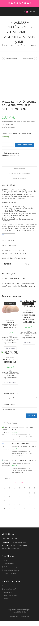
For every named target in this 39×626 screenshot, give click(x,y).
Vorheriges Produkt (11, 58)
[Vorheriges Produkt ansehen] (3, 58)
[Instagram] (20, 3)
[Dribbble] (17, 3)
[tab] (19, 169)
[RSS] (30, 3)
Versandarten (8, 592)
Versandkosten (10, 127)
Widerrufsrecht (9, 564)
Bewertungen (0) (19, 178)
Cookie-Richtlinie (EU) (20, 612)
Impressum (14, 616)
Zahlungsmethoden (10, 595)
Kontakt (6, 598)
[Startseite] (2, 45)
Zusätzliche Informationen (19, 173)
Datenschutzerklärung (11, 570)
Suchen (31, 415)
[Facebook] (12, 3)
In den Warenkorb (24, 145)
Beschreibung (19, 169)
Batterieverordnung (10, 567)
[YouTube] (27, 3)
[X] (9, 3)
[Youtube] (16, 538)
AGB (5, 560)
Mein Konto (7, 586)
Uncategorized (14, 155)
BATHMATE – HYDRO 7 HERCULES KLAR (10, 361)
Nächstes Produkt (28, 58)
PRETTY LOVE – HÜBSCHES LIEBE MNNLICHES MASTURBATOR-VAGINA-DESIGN (28, 317)
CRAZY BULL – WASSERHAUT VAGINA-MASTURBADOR (10, 325)
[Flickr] (25, 3)
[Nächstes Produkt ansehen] (35, 58)
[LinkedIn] (22, 3)
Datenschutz (25, 616)
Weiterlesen (10, 348)
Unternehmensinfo (10, 589)
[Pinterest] (14, 3)
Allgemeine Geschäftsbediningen (19, 610)
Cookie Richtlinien (10, 573)
